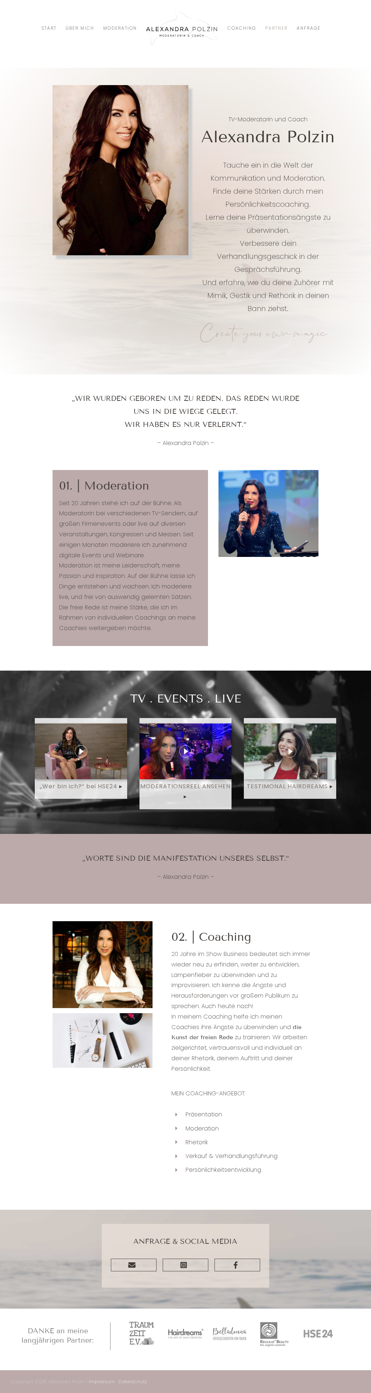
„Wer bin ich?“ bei (69, 786)
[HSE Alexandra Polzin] (81, 726)
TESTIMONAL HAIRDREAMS (287, 786)
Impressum (102, 1381)
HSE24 (108, 786)
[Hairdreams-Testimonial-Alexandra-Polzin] (290, 726)
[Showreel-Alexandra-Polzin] (185, 726)
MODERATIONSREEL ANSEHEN (185, 786)
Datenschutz (132, 1381)
